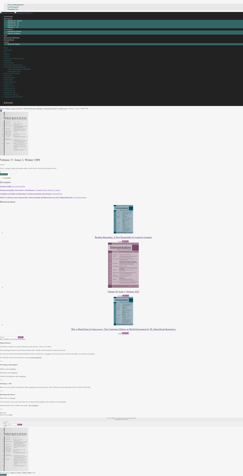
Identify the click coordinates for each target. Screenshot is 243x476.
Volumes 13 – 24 (13, 25)
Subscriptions (8, 29)
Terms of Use (8, 84)
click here (13, 369)
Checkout (7, 54)
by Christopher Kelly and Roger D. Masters (30, 190)
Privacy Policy (8, 79)
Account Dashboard (35, 357)
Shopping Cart (13, 9)
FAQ (10, 415)
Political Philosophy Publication (33, 108)
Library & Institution (14, 33)
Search (5, 423)
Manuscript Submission (12, 73)
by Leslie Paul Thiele (12, 186)
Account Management (15, 5)
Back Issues (8, 18)
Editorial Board (9, 62)
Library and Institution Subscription (19, 69)
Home (6, 48)
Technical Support (14, 44)
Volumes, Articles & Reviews (13, 96)
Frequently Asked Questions (13, 65)
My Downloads (33, 405)
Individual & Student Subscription (15, 67)
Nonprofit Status (9, 77)
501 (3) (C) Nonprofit (111, 418)
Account (7, 2)
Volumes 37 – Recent (15, 21)
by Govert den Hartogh (43, 197)
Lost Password (13, 7)
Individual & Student (14, 31)
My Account (8, 75)
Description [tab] (7, 178)
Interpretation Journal (50, 108)
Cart (5, 52)
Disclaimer (7, 60)
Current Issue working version (14, 58)
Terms (135, 418)
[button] (1, 111)
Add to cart (4, 174)
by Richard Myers (31, 194)
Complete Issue (62, 108)
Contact (6, 42)
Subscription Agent (14, 71)
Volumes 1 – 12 (9, 86)
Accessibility (8, 50)
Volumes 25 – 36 (13, 23)
